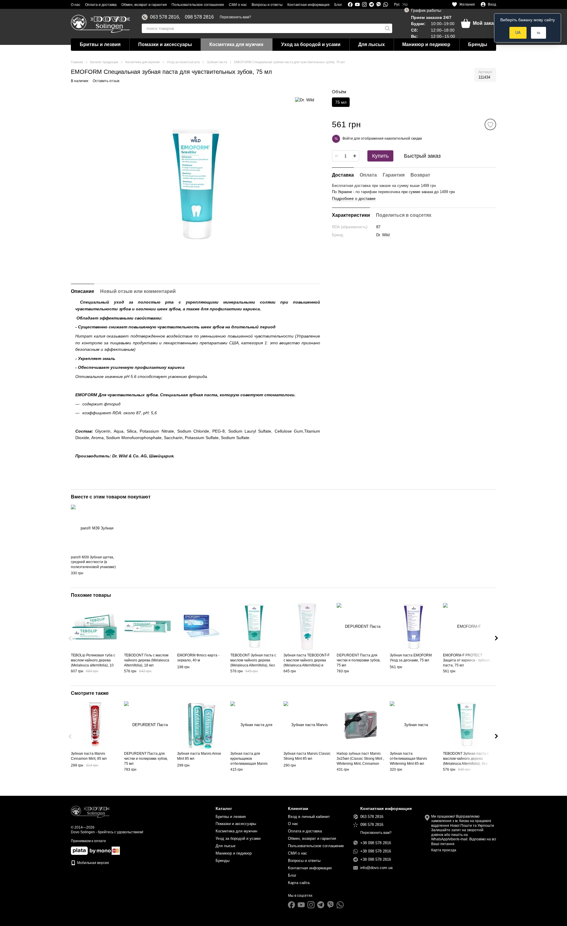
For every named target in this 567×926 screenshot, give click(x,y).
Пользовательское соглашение (198, 5)
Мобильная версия (92, 863)
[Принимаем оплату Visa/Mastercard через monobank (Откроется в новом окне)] (91, 850)
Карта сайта (298, 883)
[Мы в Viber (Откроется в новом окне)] (378, 4)
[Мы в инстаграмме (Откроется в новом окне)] (364, 4)
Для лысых (371, 44)
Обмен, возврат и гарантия (144, 5)
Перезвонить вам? (235, 17)
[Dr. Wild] (305, 99)
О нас (75, 5)
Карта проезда (443, 850)
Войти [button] (348, 138)
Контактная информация (308, 5)
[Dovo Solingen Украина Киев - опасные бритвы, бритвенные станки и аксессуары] (90, 811)
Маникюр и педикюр (426, 44)
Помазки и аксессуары (165, 44)
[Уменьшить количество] (336, 156)
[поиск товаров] (387, 28)
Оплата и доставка (101, 5)
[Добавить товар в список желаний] (490, 124)
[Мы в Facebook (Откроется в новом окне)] (350, 4)
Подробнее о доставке (354, 198)
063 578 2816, (165, 17)
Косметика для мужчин (236, 44)
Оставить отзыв (106, 81)
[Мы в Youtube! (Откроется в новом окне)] (357, 4)
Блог (338, 5)
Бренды (477, 44)
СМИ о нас (238, 5)
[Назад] (70, 638)
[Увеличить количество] (355, 156)
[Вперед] (496, 638)
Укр (405, 4)
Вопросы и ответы (267, 5)
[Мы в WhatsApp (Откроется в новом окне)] (385, 4)
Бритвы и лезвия (100, 44)
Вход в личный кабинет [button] (309, 816)
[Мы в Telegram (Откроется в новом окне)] (371, 4)
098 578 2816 (199, 17)
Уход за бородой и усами (310, 44)
